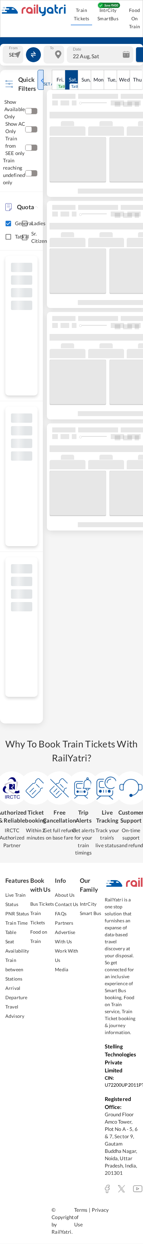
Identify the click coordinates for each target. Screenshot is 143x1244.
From (13, 48)
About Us (64, 895)
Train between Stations (14, 969)
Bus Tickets (42, 904)
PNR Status (17, 913)
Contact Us (66, 904)
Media (61, 969)
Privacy (100, 1210)
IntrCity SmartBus (107, 14)
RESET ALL (48, 83)
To (52, 48)
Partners (64, 923)
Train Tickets (81, 14)
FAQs (61, 913)
